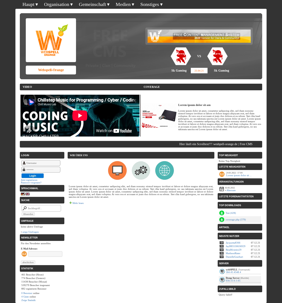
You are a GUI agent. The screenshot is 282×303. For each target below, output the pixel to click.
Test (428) (231, 213)
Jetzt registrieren (29, 180)
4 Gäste (25, 296)
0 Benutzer (26, 293)
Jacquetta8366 (233, 242)
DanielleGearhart (234, 256)
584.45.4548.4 (233, 272)
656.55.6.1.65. (233, 280)
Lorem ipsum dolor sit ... (239, 175)
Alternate (231, 190)
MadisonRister (233, 253)
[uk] (28, 194)
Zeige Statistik (28, 300)
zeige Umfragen (30, 232)
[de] (23, 194)
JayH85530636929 (235, 246)
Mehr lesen (78, 203)
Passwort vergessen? (31, 182)
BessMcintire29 (233, 249)
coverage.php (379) (236, 219)
